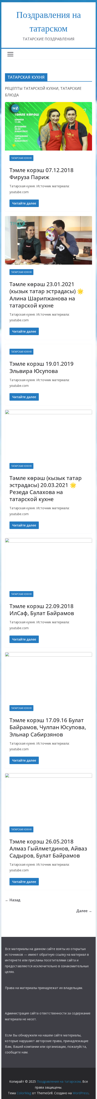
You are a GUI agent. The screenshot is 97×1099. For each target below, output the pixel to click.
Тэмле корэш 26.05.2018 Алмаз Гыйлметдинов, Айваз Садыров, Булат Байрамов (48, 848)
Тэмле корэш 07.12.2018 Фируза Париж (41, 173)
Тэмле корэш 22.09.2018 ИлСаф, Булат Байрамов (41, 609)
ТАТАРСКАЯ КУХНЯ (21, 158)
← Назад (12, 899)
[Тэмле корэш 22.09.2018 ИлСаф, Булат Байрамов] (48, 562)
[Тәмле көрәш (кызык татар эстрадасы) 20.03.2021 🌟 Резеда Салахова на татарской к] (48, 434)
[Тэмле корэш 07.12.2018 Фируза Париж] (48, 126)
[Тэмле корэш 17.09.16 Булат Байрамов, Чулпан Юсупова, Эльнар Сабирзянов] (48, 676)
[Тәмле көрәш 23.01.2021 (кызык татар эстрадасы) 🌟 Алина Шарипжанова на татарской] (48, 240)
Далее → (84, 910)
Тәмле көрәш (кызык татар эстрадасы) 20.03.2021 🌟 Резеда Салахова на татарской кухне (45, 488)
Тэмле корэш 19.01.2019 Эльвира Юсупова (41, 367)
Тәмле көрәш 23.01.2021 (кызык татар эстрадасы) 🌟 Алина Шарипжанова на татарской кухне (46, 294)
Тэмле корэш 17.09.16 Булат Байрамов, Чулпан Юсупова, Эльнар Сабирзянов (47, 727)
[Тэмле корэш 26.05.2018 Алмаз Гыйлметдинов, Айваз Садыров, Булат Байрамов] (48, 797)
